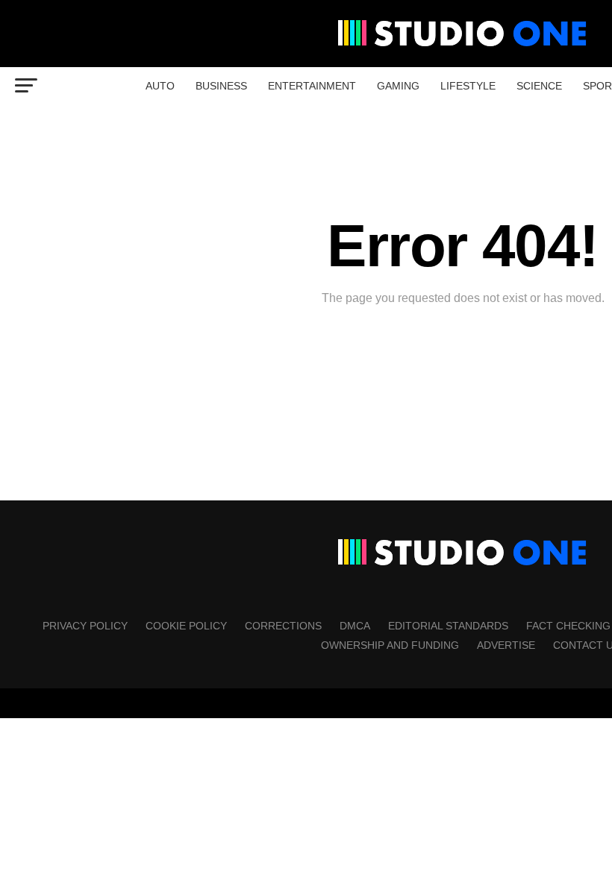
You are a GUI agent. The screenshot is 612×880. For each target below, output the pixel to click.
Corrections (283, 626)
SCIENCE (539, 86)
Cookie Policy (186, 626)
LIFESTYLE (468, 86)
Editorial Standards (448, 626)
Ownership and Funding (390, 645)
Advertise (506, 645)
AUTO (160, 86)
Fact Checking (568, 626)
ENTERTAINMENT (312, 86)
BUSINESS (221, 86)
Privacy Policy (85, 626)
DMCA (355, 626)
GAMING (398, 86)
